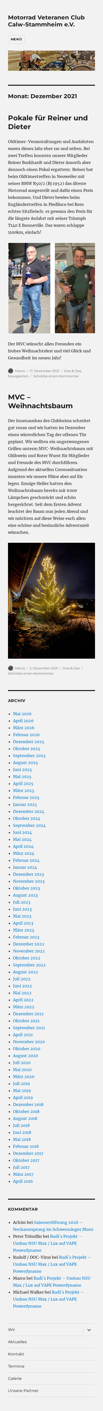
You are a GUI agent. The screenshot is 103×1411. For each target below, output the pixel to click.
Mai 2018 (22, 1139)
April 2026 (23, 720)
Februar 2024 (26, 860)
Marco (20, 371)
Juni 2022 (22, 985)
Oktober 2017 (26, 1160)
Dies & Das (72, 371)
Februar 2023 (26, 937)
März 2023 (23, 930)
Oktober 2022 (26, 957)
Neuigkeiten (18, 376)
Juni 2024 (22, 832)
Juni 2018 (22, 1132)
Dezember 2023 (28, 874)
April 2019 (23, 1097)
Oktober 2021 (26, 1020)
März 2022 (23, 1006)
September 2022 (29, 964)
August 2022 (25, 971)
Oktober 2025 (26, 748)
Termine (16, 1366)
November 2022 (29, 950)
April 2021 (23, 1034)
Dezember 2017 (28, 1153)
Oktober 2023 (26, 888)
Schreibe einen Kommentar (56, 376)
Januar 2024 (25, 867)
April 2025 (23, 783)
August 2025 (25, 762)
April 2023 (23, 923)
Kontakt (16, 1354)
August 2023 (25, 895)
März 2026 (23, 727)
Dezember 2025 (28, 741)
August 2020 (25, 1055)
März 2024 (23, 853)
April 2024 (23, 846)
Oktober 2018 (26, 1111)
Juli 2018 (21, 1125)
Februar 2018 (26, 1146)
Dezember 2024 (28, 811)
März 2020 (23, 1076)
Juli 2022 (21, 978)
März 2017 (23, 1174)
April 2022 (23, 999)
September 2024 (29, 825)
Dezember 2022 (28, 943)
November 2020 (29, 1041)
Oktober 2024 (26, 818)
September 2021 (29, 1027)
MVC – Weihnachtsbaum (40, 401)
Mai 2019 (22, 1090)
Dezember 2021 (28, 1013)
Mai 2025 (22, 776)
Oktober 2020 (26, 1048)
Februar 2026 (26, 734)
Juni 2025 (22, 769)
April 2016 (23, 1181)
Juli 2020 (21, 1062)
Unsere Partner (23, 1390)
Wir (11, 1329)
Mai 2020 (22, 1069)
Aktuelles (17, 1341)
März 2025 (23, 790)
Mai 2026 (22, 713)
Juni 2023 (22, 909)
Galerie (15, 1378)
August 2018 (25, 1118)
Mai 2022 (22, 992)
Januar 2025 (25, 804)
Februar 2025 (26, 797)
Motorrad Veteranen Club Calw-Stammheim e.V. (46, 21)
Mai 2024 (22, 839)
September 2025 (29, 755)
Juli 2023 (21, 902)
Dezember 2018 (28, 1104)
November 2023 (28, 881)
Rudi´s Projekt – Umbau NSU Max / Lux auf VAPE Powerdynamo (47, 1243)
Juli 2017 (21, 1167)
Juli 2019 (21, 1083)
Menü (16, 39)
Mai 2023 (22, 916)
